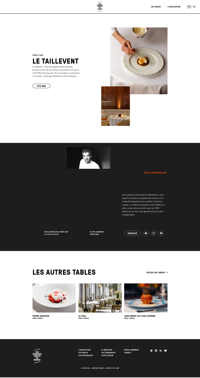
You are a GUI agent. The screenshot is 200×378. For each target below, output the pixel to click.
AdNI (117, 368)
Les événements (108, 352)
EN (189, 7)
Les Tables (156, 6)
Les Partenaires (85, 355)
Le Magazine (106, 350)
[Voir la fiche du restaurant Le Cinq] (100, 298)
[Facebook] (161, 233)
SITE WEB (41, 85)
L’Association (174, 6)
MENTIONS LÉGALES (98, 368)
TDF (113, 368)
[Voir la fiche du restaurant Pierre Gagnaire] (54, 298)
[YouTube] (145, 233)
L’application (107, 355)
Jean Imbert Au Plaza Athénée (139, 315)
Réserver (132, 233)
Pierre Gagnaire (40, 315)
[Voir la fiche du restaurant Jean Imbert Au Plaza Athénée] (146, 298)
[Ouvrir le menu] (194, 7)
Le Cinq (82, 315)
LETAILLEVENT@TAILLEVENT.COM (56, 232)
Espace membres (131, 350)
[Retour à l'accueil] (100, 7)
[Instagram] (153, 233)
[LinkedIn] (161, 350)
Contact (127, 352)
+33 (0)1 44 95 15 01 (51, 234)
